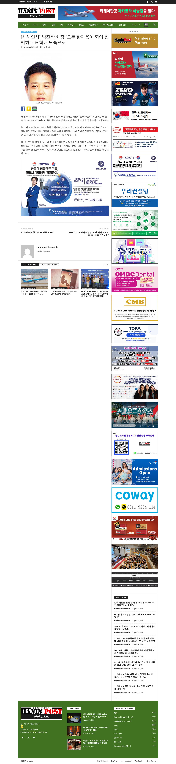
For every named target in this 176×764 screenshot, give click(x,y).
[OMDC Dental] (135, 279)
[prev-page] (104, 264)
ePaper (35, 25)
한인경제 (92, 25)
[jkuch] (135, 556)
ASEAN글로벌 (107, 25)
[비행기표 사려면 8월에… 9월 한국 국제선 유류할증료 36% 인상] (34, 279)
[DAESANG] (135, 528)
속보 (24, 25)
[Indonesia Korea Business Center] (135, 116)
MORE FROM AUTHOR (49, 265)
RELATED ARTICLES (30, 265)
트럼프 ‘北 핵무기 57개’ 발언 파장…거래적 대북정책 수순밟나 (135, 627)
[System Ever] (135, 223)
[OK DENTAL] (135, 166)
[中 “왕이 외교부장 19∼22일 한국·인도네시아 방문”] (74, 731)
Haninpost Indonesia (30, 47)
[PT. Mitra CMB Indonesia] (135, 308)
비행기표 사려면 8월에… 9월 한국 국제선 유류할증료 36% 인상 (34, 292)
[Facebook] (147, 2)
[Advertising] (65, 187)
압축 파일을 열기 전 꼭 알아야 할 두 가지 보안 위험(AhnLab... (95, 715)
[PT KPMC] (135, 138)
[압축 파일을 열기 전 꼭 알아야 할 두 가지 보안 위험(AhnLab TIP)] (74, 718)
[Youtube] (156, 2)
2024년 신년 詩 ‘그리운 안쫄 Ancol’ (37, 232)
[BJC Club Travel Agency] (135, 358)
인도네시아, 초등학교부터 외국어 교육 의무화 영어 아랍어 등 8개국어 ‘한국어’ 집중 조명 (134, 639)
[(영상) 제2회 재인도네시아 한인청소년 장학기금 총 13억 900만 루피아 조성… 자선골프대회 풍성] (95, 279)
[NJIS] (135, 472)
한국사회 (117, 742)
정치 (44, 25)
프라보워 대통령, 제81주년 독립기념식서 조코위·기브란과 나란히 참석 (134, 651)
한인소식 (82, 25)
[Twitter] (152, 2)
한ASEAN (118, 738)
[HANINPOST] (135, 444)
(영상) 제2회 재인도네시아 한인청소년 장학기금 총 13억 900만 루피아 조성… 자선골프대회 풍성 (94, 293)
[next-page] (107, 264)
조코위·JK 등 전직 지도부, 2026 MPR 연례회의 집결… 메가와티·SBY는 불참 (134, 663)
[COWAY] (135, 500)
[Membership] (135, 41)
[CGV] (135, 579)
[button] (154, 25)
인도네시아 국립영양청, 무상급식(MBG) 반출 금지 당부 (134, 687)
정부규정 (122, 25)
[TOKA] (135, 333)
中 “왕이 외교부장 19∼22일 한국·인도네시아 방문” (134, 615)
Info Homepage (125, 761)
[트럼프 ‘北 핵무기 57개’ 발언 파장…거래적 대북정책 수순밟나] (74, 744)
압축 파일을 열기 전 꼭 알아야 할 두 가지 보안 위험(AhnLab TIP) (134, 603)
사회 (61, 25)
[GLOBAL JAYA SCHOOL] (135, 415)
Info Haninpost (102, 761)
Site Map (114, 761)
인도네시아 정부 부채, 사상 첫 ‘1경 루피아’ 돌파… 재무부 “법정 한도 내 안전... (133, 675)
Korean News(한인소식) (29, 32)
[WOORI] (135, 194)
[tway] (135, 64)
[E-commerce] (135, 251)
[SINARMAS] (135, 386)
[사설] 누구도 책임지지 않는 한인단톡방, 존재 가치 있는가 (64, 292)
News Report (151, 761)
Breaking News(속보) (28, 288)
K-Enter (135, 25)
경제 (53, 25)
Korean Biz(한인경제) (122, 721)
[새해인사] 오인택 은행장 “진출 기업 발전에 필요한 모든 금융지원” (88, 234)
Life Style (71, 25)
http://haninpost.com (43, 251)
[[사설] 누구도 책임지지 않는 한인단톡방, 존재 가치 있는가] (65, 279)
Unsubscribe (139, 761)
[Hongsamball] (135, 93)
